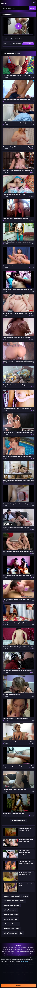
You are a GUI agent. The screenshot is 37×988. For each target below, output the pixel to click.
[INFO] (5, 43)
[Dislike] (11, 39)
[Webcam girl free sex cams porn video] (10, 832)
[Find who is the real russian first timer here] (10, 865)
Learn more (24, 961)
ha (21, 933)
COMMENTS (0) (28, 43)
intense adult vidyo (11, 915)
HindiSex (4, 3)
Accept (18, 985)
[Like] (6, 39)
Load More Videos (18, 820)
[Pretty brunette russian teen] (10, 887)
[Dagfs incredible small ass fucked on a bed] (10, 876)
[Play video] (18, 26)
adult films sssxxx (10, 933)
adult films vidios (10, 910)
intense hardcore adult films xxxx (16, 896)
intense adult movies (11, 905)
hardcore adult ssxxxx (11, 928)
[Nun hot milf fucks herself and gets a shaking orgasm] (10, 854)
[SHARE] (9, 43)
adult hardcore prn (10, 919)
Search (32, 8)
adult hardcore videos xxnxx (14, 901)
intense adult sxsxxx (11, 924)
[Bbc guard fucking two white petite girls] (10, 843)
